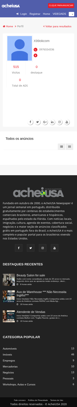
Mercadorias (10, 366)
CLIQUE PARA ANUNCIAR (61, 5)
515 (16, 67)
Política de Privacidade (38, 400)
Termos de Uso (56, 400)
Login (23, 13)
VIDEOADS (59, 13)
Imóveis (7, 354)
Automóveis (10, 348)
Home (46, 13)
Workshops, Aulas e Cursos (19, 384)
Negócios (8, 372)
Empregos (9, 360)
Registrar (35, 13)
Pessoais (8, 378)
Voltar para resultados (58, 26)
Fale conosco (20, 400)
